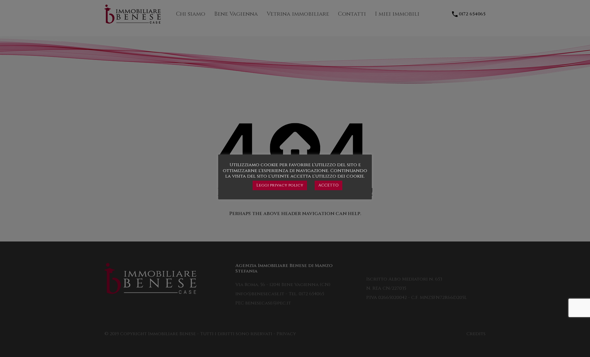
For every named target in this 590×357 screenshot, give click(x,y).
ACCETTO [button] (328, 185)
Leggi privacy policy (279, 185)
